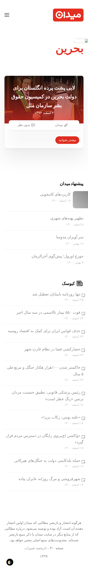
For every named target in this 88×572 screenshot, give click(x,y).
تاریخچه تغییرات (35, 548)
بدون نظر (24, 125)
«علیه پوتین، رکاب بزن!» (60, 417)
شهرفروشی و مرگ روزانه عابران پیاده (49, 479)
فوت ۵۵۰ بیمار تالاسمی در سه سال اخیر (48, 312)
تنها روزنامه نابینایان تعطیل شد (56, 294)
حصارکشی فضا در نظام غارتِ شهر (52, 349)
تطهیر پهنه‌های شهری (67, 218)
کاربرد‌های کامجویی (55, 194)
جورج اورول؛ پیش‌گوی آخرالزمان (58, 256)
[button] (6, 15)
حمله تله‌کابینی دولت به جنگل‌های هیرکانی (47, 460)
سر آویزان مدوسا (70, 237)
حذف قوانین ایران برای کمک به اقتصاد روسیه (44, 331)
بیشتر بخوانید (67, 140)
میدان (59, 125)
